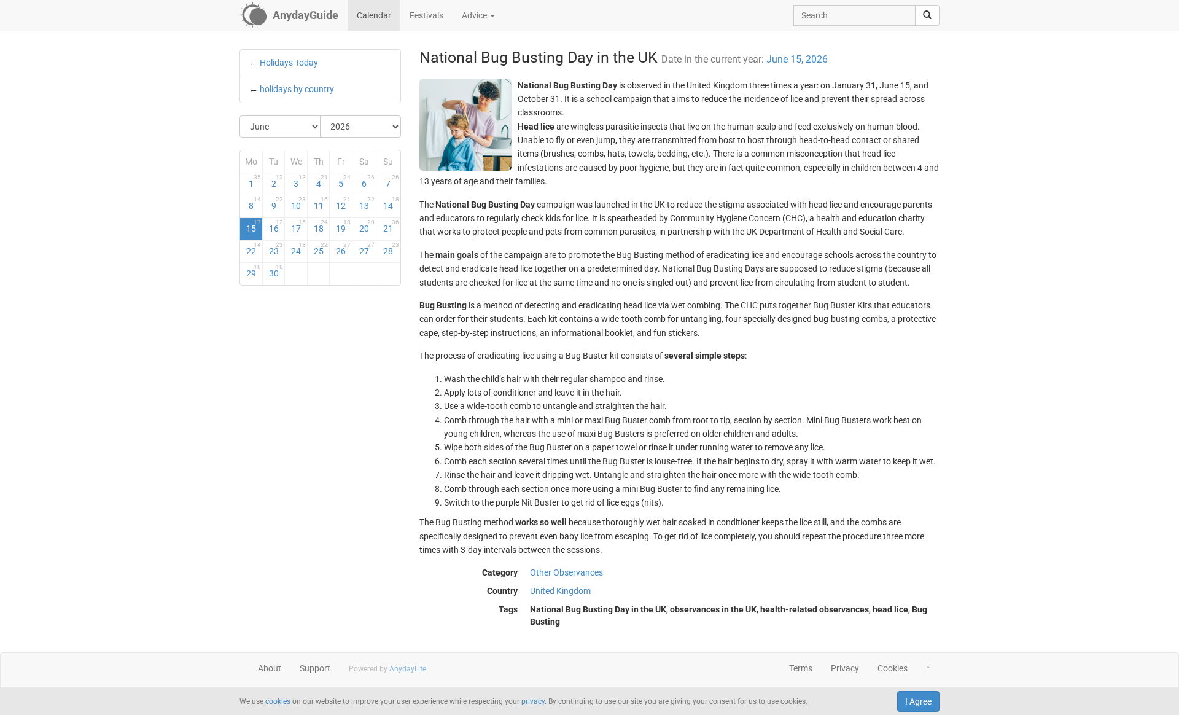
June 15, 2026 (797, 59)
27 (367, 248)
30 (276, 271)
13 (367, 203)
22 (253, 248)
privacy (533, 701)
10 (298, 203)
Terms (800, 668)
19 (343, 226)
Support (315, 668)
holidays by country (297, 89)
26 (343, 248)
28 (391, 248)
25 (321, 248)
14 (391, 203)
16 (276, 226)
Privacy (845, 668)
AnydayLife (407, 669)
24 (298, 248)
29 (253, 271)
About (269, 668)
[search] (927, 15)
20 (367, 226)
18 (321, 226)
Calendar (374, 15)
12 (343, 203)
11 (321, 203)
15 (253, 226)
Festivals (426, 15)
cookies (277, 701)
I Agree (918, 701)
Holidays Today (289, 63)
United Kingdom (560, 591)
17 (298, 226)
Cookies (892, 668)
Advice (475, 15)
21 (391, 226)
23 (276, 248)
